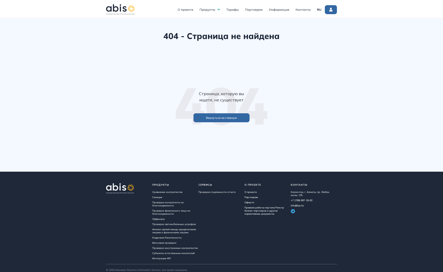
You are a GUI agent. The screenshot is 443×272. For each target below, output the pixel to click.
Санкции (157, 197)
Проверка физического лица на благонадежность (171, 212)
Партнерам (254, 10)
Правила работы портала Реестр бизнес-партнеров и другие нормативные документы (264, 210)
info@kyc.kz (297, 205)
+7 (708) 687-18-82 (302, 200)
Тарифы (232, 10)
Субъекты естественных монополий (173, 253)
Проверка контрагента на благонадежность (168, 204)
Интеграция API (161, 258)
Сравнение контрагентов (167, 192)
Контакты (303, 10)
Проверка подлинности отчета (217, 192)
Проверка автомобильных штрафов (174, 224)
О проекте (185, 10)
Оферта (249, 202)
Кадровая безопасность (167, 237)
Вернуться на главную (221, 118)
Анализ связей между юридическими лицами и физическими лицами (174, 231)
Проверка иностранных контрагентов (175, 248)
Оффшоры (158, 219)
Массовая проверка (164, 242)
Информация (279, 10)
